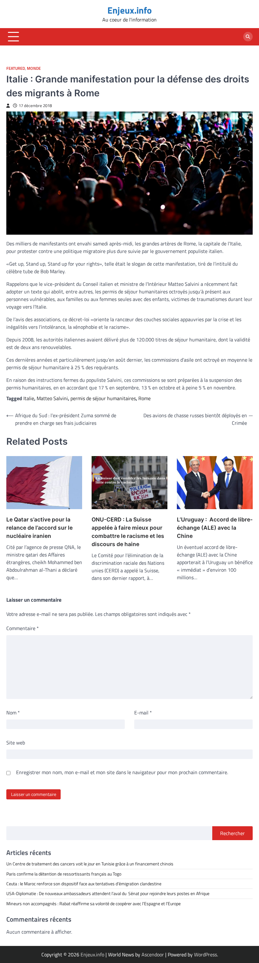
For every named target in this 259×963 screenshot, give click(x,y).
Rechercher (232, 833)
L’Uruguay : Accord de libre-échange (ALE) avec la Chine (215, 527)
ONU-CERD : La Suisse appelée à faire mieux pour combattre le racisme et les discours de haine (128, 531)
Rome (144, 398)
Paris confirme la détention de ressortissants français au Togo (63, 874)
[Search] (248, 36)
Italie (28, 398)
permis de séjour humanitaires (103, 398)
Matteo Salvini (52, 398)
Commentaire (22, 628)
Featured (15, 68)
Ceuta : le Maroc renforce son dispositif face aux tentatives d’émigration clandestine (83, 884)
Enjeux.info (129, 10)
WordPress (205, 954)
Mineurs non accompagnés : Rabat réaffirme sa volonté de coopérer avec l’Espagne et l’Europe (93, 903)
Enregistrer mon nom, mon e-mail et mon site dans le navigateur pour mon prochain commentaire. (122, 772)
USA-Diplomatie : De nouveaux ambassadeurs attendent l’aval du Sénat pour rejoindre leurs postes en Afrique (107, 893)
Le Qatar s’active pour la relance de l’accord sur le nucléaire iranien (39, 527)
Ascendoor (153, 954)
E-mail (143, 712)
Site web (15, 742)
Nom (13, 712)
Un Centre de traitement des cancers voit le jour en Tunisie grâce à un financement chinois (89, 864)
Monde (34, 68)
